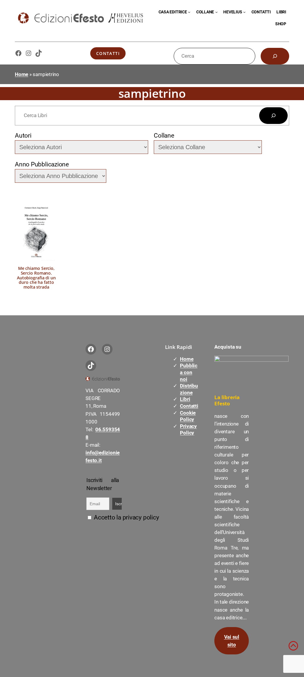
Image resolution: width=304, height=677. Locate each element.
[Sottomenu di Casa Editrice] (189, 12)
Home (21, 74)
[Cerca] (275, 56)
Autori (23, 135)
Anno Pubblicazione (42, 164)
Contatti (108, 53)
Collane (164, 135)
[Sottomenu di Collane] (216, 12)
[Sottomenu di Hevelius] (244, 12)
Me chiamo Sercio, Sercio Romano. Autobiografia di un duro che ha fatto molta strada (36, 277)
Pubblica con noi (188, 372)
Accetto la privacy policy (125, 517)
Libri (185, 399)
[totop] (293, 648)
